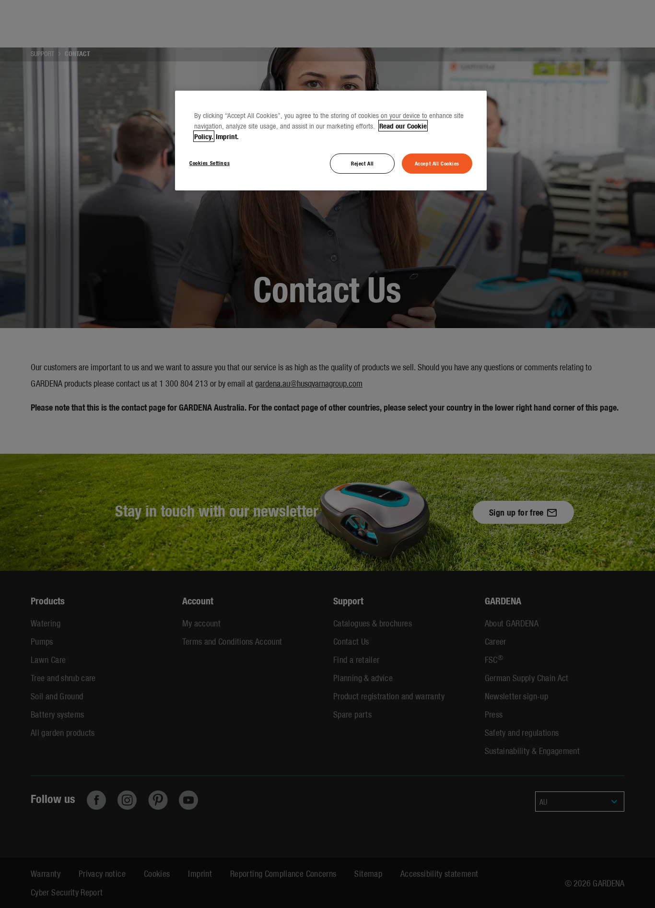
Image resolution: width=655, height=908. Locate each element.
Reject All (362, 163)
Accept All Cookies (437, 163)
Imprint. (227, 136)
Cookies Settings (209, 162)
